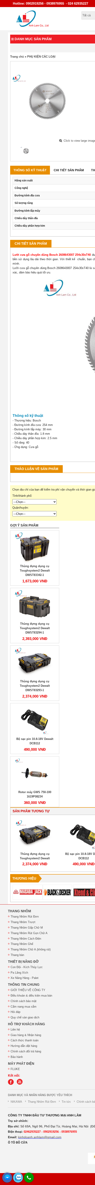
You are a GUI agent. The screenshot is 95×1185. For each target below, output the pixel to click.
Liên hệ (15, 1029)
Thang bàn (17, 955)
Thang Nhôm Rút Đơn (25, 916)
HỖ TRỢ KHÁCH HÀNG (26, 1024)
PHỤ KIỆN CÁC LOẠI (41, 56)
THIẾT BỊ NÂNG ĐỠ (23, 961)
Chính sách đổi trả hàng (26, 1051)
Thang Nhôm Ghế (22, 944)
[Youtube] (21, 1083)
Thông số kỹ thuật (30, 170)
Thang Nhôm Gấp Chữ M (27, 927)
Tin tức (66, 1101)
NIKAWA (16, 1101)
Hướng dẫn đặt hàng (24, 1046)
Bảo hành (17, 1057)
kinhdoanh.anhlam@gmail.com (39, 1137)
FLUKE (15, 1069)
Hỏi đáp (15, 1012)
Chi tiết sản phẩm (69, 170)
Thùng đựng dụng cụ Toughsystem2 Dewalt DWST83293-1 (35, 686)
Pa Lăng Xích (19, 972)
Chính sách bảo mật (23, 1001)
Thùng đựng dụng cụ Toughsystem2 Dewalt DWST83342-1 (35, 570)
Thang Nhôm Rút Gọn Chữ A (29, 933)
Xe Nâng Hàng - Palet (24, 978)
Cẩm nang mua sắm (23, 1006)
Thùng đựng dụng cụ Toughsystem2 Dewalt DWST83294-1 (35, 628)
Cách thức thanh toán (24, 1040)
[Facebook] (12, 1083)
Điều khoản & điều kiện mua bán (31, 995)
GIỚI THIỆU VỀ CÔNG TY (28, 990)
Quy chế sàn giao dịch (25, 1017)
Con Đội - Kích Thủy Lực (27, 967)
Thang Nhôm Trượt (23, 922)
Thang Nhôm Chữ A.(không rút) (31, 949)
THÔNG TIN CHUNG (24, 984)
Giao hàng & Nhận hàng (26, 1035)
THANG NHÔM (19, 911)
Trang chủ (17, 56)
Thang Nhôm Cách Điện (26, 938)
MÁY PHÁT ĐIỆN (21, 1063)
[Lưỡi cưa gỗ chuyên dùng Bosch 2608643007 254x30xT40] (26, 151)
